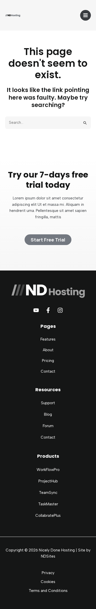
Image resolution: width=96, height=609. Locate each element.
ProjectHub (48, 481)
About (48, 350)
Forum (48, 426)
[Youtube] (36, 310)
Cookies (48, 581)
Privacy (48, 573)
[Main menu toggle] (85, 15)
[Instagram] (60, 310)
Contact (48, 371)
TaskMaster (48, 504)
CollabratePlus (48, 515)
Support (48, 403)
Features (48, 339)
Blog (48, 414)
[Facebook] (48, 310)
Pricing (48, 360)
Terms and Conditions (48, 590)
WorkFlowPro (48, 469)
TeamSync (48, 492)
